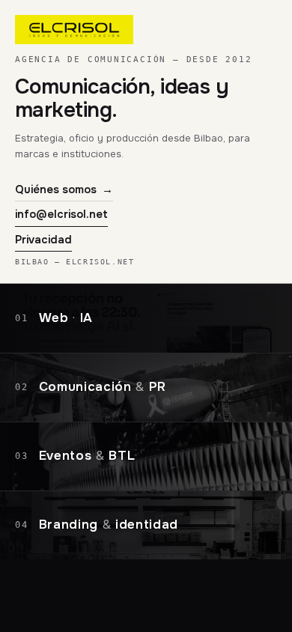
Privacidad (43, 239)
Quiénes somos (64, 189)
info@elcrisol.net (61, 214)
